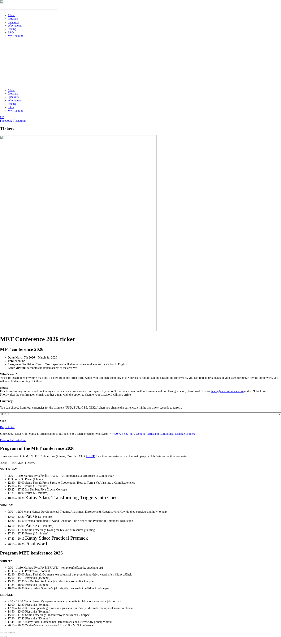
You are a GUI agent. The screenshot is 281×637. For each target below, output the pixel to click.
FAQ (11, 32)
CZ (2, 117)
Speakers (13, 22)
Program (13, 18)
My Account (15, 35)
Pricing (12, 29)
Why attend (15, 25)
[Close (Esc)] (13, 632)
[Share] (9, 632)
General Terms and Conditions (154, 433)
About (11, 15)
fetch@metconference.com (227, 391)
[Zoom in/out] (1, 632)
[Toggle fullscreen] (5, 632)
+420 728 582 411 (122, 433)
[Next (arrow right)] (5, 636)
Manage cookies (185, 433)
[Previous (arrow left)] (1, 636)
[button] (140, 63)
